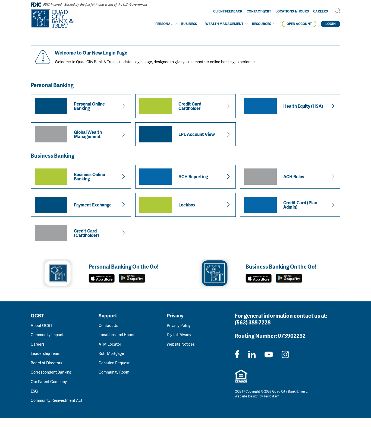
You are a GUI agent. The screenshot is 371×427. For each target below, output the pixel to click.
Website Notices (181, 344)
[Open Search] (337, 10)
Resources (261, 23)
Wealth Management (224, 23)
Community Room (114, 372)
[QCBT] (52, 18)
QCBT (37, 315)
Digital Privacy (179, 334)
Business (189, 23)
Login (330, 23)
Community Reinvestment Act (56, 400)
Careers (320, 11)
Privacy (175, 315)
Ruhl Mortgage (111, 353)
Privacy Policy (179, 325)
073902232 (292, 335)
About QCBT (41, 325)
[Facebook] (237, 354)
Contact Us (108, 325)
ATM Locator (110, 344)
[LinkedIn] (252, 354)
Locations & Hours (292, 11)
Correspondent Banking (51, 372)
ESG (34, 391)
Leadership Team (45, 353)
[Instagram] (285, 354)
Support (108, 315)
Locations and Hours (116, 334)
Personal (163, 23)
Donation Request (114, 362)
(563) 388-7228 (253, 322)
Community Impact (47, 334)
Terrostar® (271, 396)
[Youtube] (268, 354)
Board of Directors (46, 362)
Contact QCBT (259, 11)
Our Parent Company (49, 381)
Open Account (299, 23)
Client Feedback (227, 11)
